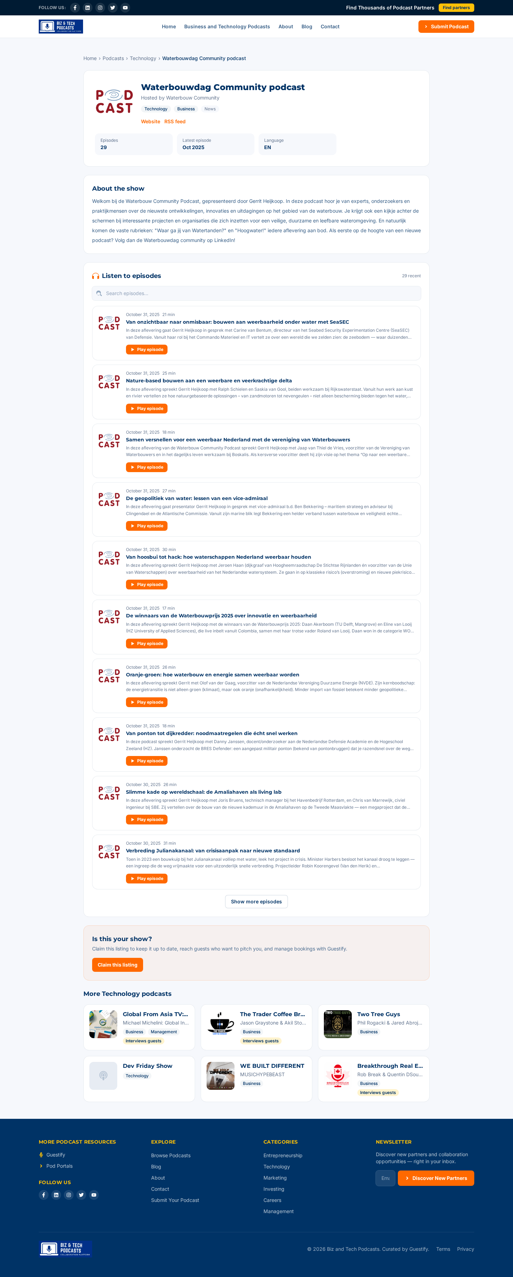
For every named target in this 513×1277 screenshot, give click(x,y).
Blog (307, 26)
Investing (273, 1189)
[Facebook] (75, 8)
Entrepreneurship (283, 1155)
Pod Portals (59, 1166)
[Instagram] (100, 8)
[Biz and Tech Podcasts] (61, 27)
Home (169, 26)
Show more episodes (256, 901)
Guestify (55, 1155)
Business (186, 108)
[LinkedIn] (87, 8)
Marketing (275, 1178)
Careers (272, 1200)
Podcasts (113, 58)
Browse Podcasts (171, 1155)
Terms (443, 1249)
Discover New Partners (439, 1178)
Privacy (465, 1249)
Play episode (150, 349)
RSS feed (175, 121)
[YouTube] (125, 8)
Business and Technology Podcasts (227, 26)
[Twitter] (113, 8)
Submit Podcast (450, 26)
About (285, 26)
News (210, 108)
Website (150, 121)
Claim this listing (117, 965)
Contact (330, 26)
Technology (143, 58)
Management (278, 1211)
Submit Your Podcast (175, 1200)
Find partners (456, 7)
